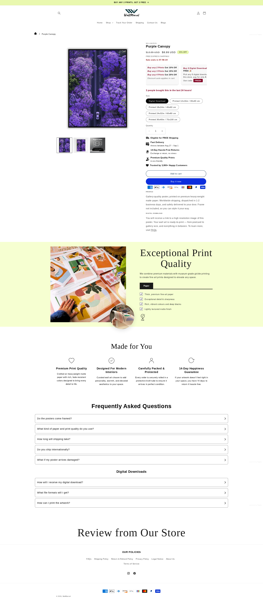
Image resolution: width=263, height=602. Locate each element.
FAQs (154, 230)
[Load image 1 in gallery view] (64, 145)
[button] (59, 13)
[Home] (35, 34)
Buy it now (176, 181)
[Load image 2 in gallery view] (81, 145)
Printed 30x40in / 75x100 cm (163, 119)
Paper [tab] (146, 286)
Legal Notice (157, 559)
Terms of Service (131, 563)
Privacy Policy (142, 559)
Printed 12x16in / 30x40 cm (186, 101)
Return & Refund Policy (122, 559)
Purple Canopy (49, 34)
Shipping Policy (101, 559)
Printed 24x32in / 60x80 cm (162, 113)
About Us (170, 559)
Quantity (149, 126)
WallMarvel (67, 596)
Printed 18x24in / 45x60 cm (162, 107)
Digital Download (157, 101)
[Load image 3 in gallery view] (97, 145)
